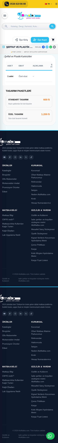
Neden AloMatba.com (40, 194)
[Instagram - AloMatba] (15, 157)
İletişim (34, 190)
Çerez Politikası (38, 245)
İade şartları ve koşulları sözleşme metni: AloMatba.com (42, 222)
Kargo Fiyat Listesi (39, 260)
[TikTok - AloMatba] (31, 157)
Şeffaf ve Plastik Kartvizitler (35, 52)
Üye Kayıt (40, 40)
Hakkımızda (36, 186)
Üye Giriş (21, 40)
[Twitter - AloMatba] (26, 157)
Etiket (4, 191)
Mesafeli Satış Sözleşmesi (42, 229)
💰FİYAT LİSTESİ (16, 52)
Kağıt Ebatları (8, 231)
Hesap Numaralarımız (41, 203)
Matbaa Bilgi (7, 215)
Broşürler (6, 175)
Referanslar (36, 182)
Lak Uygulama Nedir (11, 235)
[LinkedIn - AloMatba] (20, 157)
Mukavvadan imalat (11, 183)
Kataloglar (6, 170)
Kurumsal (35, 170)
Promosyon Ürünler (11, 187)
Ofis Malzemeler (9, 179)
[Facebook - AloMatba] (10, 157)
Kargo (34, 249)
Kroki (33, 199)
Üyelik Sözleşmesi (39, 233)
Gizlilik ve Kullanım (39, 215)
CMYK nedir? (8, 219)
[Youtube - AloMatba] (4, 157)
